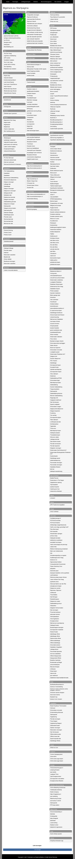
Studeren (52, 752)
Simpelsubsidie (54, 326)
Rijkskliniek (7, 127)
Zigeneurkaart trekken (56, 562)
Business (6, 268)
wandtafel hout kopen (55, 542)
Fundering (53, 413)
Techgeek (52, 146)
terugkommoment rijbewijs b (34, 30)
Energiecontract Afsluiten (56, 781)
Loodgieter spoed (54, 352)
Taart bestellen (54, 484)
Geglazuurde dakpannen (56, 409)
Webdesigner (7, 138)
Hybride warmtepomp (55, 369)
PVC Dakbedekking (9, 171)
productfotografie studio (33, 106)
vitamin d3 (53, 255)
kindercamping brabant (10, 80)
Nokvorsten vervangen (56, 730)
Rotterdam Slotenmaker (56, 284)
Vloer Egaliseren (54, 619)
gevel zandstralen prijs (56, 330)
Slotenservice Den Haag (56, 286)
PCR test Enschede (55, 520)
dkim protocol (53, 61)
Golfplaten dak (7, 195)
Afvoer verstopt (54, 334)
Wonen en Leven (54, 218)
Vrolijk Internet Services (51, 857)
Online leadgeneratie (55, 72)
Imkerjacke (7, 44)
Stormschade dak (8, 219)
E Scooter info (30, 183)
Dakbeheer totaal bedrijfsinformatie (59, 677)
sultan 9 (52, 194)
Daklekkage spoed (9, 215)
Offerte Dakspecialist (55, 656)
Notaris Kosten (54, 632)
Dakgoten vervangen (55, 448)
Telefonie (52, 12)
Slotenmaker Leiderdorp (56, 280)
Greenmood (53, 39)
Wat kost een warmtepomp (57, 623)
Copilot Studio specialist (56, 128)
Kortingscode (7, 106)
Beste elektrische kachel (56, 170)
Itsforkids (52, 814)
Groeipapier (53, 74)
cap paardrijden (54, 197)
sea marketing (54, 796)
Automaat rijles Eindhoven (34, 19)
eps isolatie (53, 772)
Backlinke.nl (53, 117)
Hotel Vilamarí (7, 86)
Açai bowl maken (54, 166)
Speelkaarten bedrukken (56, 188)
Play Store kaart (54, 529)
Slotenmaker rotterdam (56, 336)
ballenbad (52, 820)
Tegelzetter (53, 426)
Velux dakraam (54, 374)
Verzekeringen (31, 58)
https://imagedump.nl (55, 794)
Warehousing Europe (55, 798)
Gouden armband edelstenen (57, 212)
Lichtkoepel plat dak (55, 422)
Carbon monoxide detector (11, 270)
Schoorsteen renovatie (56, 350)
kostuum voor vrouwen (56, 699)
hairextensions (54, 155)
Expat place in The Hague (57, 480)
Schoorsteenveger (55, 380)
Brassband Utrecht (32, 141)
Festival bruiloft (31, 82)
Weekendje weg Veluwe (10, 89)
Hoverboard (53, 302)
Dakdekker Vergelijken (56, 647)
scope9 (52, 93)
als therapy (30, 95)
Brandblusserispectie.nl (56, 120)
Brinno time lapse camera (57, 48)
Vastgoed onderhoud (55, 400)
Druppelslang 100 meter (56, 203)
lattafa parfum (53, 260)
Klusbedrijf (7, 239)
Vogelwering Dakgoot (55, 723)
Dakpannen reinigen (9, 204)
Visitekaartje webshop (56, 790)
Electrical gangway (32, 209)
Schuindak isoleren (55, 645)
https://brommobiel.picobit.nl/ (34, 168)
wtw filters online (54, 240)
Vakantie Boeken (8, 78)
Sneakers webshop (55, 214)
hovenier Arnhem (54, 323)
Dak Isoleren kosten (55, 441)
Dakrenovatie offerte (55, 638)
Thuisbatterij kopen (55, 435)
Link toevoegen (37, 845)
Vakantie (6, 73)
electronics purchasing (56, 52)
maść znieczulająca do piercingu (58, 544)
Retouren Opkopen (55, 56)
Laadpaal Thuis (54, 774)
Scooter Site (30, 187)
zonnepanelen (30, 124)
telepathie (52, 568)
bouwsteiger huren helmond (34, 152)
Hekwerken (53, 605)
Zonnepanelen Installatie (56, 629)
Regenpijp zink (54, 398)
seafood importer (54, 487)
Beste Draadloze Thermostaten (58, 706)
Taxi (5, 51)
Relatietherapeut (54, 599)
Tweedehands (7, 97)
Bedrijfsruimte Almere (55, 45)
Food (51, 831)
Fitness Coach (7, 232)
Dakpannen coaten (55, 601)
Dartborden (53, 168)
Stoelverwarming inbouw (33, 28)
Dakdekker (7, 168)
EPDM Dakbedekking (56, 199)
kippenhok (29, 126)
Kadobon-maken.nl (32, 89)
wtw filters (52, 251)
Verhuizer (52, 708)
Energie (52, 765)
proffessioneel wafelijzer (56, 67)
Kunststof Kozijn (54, 367)
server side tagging (55, 89)
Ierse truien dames (55, 694)
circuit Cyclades (31, 73)
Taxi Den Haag (8, 53)
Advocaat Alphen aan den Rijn (58, 584)
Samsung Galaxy (54, 15)
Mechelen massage (32, 100)
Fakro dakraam (54, 419)
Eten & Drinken (54, 475)
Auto (28, 12)
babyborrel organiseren (56, 827)
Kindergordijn (53, 816)
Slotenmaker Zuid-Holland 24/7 (58, 450)
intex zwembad (54, 299)
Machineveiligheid (55, 65)
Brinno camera (54, 91)
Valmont (52, 179)
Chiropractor (30, 117)
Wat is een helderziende (56, 551)
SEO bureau (53, 28)
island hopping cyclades (33, 71)
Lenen (52, 133)
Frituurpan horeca (54, 54)
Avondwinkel (30, 122)
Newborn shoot (54, 825)
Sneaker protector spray (56, 216)
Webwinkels (53, 144)
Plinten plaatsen (54, 291)
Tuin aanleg (53, 415)
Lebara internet (54, 19)
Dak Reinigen (53, 597)
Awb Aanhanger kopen (33, 130)
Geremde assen (54, 571)
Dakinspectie (53, 391)
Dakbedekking (54, 385)
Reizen (29, 62)
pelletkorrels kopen (55, 262)
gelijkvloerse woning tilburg (34, 111)
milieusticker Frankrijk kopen (34, 34)
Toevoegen (15, 2)
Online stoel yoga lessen (56, 758)
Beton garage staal (55, 295)
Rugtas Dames (54, 207)
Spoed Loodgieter (55, 404)
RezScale (52, 109)
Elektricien (53, 376)
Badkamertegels (54, 183)
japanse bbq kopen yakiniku (11, 36)
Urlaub (52, 509)
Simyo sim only (54, 21)
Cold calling (53, 83)
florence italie (30, 67)
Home (7, 2)
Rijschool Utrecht (31, 21)
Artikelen (35, 2)
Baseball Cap (53, 697)
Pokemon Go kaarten (55, 159)
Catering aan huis (54, 489)
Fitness (6, 228)
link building (53, 126)
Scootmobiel (30, 192)
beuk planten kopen (55, 258)
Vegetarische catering (56, 482)
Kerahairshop (53, 225)
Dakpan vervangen (9, 182)
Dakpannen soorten (55, 588)
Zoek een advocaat (9, 162)
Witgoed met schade (55, 177)
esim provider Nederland (33, 137)
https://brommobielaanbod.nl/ (34, 166)
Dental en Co (53, 560)
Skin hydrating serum (9, 131)
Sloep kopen (53, 671)
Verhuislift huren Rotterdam (34, 150)
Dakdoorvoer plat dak (9, 197)
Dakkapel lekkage (8, 248)
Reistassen (53, 223)
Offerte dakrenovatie (55, 734)
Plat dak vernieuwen (55, 443)
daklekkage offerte (55, 634)
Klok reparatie (53, 531)
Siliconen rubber (54, 437)
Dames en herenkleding (56, 686)
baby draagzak (54, 818)
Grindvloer (53, 297)
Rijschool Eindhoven (32, 17)
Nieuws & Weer (31, 54)
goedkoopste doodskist (33, 91)
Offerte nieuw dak (54, 736)
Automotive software (32, 26)
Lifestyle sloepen (31, 93)
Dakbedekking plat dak (10, 201)
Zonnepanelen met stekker (57, 778)
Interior (52, 838)
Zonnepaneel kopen (55, 365)
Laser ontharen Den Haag (57, 579)
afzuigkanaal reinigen (55, 586)
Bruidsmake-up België (56, 662)
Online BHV (53, 756)
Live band (29, 102)
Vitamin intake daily (9, 129)
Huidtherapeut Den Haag (56, 557)
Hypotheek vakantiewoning (57, 140)
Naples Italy (7, 75)
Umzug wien (53, 273)
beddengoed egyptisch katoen (58, 227)
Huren (28, 135)
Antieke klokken (54, 304)
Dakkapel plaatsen (55, 433)
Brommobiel (30, 163)
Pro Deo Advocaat (8, 158)
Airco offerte (53, 41)
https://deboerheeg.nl (55, 50)
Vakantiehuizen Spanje (10, 93)
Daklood (6, 252)
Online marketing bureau (56, 69)
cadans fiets (53, 546)
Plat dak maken (8, 250)
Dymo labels (53, 43)
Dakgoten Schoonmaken (56, 608)
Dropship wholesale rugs (56, 840)
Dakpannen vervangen (10, 191)
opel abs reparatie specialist (34, 36)
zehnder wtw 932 (54, 249)
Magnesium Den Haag (10, 120)
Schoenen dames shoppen (57, 692)
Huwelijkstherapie (31, 98)
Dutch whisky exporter (56, 834)
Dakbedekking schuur (56, 603)
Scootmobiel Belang (32, 198)
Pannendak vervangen (56, 462)
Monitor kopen (54, 201)
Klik (51, 553)
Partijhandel (53, 35)
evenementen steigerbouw (34, 157)
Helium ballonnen (54, 210)
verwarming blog (54, 317)
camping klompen (54, 770)
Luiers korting (53, 822)
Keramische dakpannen (10, 180)
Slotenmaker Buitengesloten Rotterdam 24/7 (60, 453)
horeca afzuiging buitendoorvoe (58, 104)
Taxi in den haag (8, 62)
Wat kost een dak (8, 223)
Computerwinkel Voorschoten (58, 564)
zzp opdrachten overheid (56, 80)
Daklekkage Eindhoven (56, 312)
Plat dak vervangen (55, 719)
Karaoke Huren (31, 146)
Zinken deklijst (7, 259)
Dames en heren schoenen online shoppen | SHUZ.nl (59, 689)
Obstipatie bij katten (55, 538)
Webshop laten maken (56, 59)
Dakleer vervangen (55, 727)
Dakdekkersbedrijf (8, 241)
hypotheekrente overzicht (56, 135)
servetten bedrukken (32, 104)
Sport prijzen (53, 192)
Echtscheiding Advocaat (56, 712)
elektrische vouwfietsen (56, 540)
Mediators (29, 119)
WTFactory (30, 109)
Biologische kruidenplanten (57, 190)
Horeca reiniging (54, 100)
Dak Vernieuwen (54, 402)
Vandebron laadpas (9, 60)
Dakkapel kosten (54, 625)
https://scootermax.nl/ (32, 179)
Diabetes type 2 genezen (10, 113)
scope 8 (52, 98)
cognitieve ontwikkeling (10, 55)
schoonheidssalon (55, 664)
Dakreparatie (7, 206)
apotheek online (54, 581)
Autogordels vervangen (33, 15)
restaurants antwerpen (56, 491)
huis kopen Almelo (55, 321)
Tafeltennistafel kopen (56, 186)
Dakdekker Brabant (55, 467)
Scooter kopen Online (32, 185)
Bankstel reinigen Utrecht (56, 341)
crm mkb (29, 113)
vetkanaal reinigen (55, 111)
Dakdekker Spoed (55, 288)
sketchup (52, 102)
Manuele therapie (54, 667)
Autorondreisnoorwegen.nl (34, 64)
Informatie (53, 516)
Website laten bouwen (56, 87)
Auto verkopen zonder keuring (35, 32)
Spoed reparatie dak (55, 738)
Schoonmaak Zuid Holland (57, 315)
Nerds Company (54, 792)
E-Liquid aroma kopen (56, 310)
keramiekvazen (54, 306)
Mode (51, 682)
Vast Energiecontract (55, 776)
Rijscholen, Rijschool (55, 590)
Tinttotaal (52, 113)
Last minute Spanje (9, 82)
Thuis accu (53, 428)
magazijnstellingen (55, 78)
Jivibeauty (53, 669)
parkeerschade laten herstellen (35, 43)
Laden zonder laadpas (10, 146)
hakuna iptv (53, 673)
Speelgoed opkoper (55, 30)
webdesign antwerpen (9, 140)
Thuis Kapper (53, 721)
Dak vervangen (54, 610)
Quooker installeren (55, 293)
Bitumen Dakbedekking (56, 395)
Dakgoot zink (53, 356)
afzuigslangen (54, 32)
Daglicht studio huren (32, 159)
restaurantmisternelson (10, 151)
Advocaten (7, 155)
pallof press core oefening (10, 144)
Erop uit (29, 80)
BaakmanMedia (39, 857)
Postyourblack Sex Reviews (34, 50)
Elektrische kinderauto (56, 151)
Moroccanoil (53, 173)
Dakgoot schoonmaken (10, 208)
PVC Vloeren (53, 361)
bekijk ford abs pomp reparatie (35, 41)
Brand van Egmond (55, 347)
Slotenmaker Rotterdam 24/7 (57, 354)
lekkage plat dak (8, 193)
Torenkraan (30, 144)
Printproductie (53, 76)
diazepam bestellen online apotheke (59, 573)
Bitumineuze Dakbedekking (11, 177)
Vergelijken (53, 703)
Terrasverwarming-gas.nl (56, 767)
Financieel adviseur (55, 612)
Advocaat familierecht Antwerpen (12, 164)
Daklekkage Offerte (55, 741)
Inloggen (66, 2)
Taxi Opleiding (7, 66)
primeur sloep (53, 536)
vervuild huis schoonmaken (57, 278)
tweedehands (7, 100)
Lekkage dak (7, 184)
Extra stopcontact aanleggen (57, 343)
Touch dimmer (54, 181)
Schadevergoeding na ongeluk (58, 555)
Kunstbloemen (54, 221)
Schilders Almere (54, 238)
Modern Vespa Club (32, 181)
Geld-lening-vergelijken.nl (57, 137)
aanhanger (30, 128)
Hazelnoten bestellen (55, 229)
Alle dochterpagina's (46, 2)
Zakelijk (52, 25)
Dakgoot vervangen (9, 199)
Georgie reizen (8, 42)
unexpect (52, 498)
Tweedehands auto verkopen (34, 23)
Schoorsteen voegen (55, 406)
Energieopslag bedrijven (56, 124)
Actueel (29, 47)
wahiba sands (30, 75)
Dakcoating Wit (8, 210)
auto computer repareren (33, 39)
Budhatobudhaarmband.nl (57, 684)
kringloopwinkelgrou (9, 149)
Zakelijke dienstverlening (57, 785)
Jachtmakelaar (54, 575)
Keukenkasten (54, 456)
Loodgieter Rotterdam (56, 282)
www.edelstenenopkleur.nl (57, 308)
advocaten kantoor (55, 614)
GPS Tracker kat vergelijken (57, 505)
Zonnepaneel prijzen (55, 417)
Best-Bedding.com (8, 47)
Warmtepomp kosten (55, 382)
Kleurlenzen (53, 153)
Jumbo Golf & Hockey (9, 64)
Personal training (8, 230)
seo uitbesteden (54, 37)
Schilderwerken (54, 424)
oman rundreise (54, 511)
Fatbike (52, 234)
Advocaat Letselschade (10, 160)
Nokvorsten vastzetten (9, 255)
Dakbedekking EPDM (56, 378)
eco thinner (7, 40)
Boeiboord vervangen (9, 261)
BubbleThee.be (54, 478)
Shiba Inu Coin (54, 747)
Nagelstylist (7, 124)
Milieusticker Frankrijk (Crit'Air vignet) (36, 69)
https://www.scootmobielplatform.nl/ (36, 194)
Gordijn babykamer (55, 231)
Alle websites (57, 2)
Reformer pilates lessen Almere (58, 577)
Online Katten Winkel (55, 149)
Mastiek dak (7, 257)
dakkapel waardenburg (56, 471)
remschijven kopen (32, 115)
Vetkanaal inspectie (55, 107)
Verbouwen (7, 246)
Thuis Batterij (53, 595)
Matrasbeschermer (55, 164)
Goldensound (53, 236)
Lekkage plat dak (54, 439)
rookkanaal (53, 592)
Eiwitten (52, 162)
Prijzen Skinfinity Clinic (56, 566)
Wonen (52, 269)
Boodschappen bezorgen (56, 627)
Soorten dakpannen (55, 358)
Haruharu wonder (54, 157)
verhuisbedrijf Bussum (56, 275)
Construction (30, 207)
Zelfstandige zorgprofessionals (58, 525)
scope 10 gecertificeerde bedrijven (59, 96)
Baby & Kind (53, 809)
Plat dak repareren (55, 446)
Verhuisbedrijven (54, 616)
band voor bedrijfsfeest (33, 148)
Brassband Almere (32, 155)
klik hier (52, 469)
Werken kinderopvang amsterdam (59, 549)
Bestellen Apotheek (55, 660)
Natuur (52, 495)
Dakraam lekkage (8, 212)
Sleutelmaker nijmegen (56, 533)
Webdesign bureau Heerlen (57, 115)
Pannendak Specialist (56, 651)
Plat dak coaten (8, 217)
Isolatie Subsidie (54, 328)
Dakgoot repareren (55, 411)
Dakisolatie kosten (55, 725)
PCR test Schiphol (55, 522)
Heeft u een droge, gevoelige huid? (59, 527)
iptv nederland (54, 675)
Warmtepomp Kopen (55, 430)
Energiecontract (54, 621)
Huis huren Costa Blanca (10, 84)
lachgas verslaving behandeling (12, 38)
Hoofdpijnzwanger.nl (55, 518)
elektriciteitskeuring (55, 460)
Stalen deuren (54, 345)
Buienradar (7, 12)
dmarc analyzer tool (55, 63)
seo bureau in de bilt (55, 800)
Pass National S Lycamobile (57, 17)
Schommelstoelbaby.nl (56, 812)
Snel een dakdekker (55, 653)
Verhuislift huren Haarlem (33, 139)
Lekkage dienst (54, 649)
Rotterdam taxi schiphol (10, 69)
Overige (29, 86)
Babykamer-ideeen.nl (55, 271)
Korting (6, 104)
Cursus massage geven (56, 754)
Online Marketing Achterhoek (57, 787)
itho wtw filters (54, 245)
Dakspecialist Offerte (55, 658)
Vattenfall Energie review (10, 142)
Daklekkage (7, 186)
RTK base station (54, 805)
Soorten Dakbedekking (56, 387)
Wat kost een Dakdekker (56, 319)
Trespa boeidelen (54, 389)
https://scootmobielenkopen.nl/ (35, 196)
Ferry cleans (53, 339)
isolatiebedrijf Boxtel (55, 332)
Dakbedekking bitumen (56, 393)
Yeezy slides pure (54, 175)
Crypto (52, 745)
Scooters (29, 176)
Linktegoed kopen (25, 2)
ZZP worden (7, 58)
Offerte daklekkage (55, 640)
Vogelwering (53, 717)
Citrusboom (53, 253)
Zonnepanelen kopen (55, 371)
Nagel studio (7, 122)
